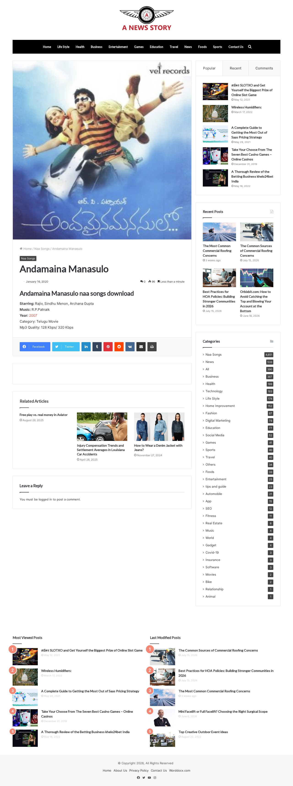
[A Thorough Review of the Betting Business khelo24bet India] (215, 178)
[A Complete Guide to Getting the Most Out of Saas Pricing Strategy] (215, 134)
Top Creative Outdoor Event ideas (203, 732)
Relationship (214, 589)
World (210, 538)
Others (210, 464)
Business (96, 47)
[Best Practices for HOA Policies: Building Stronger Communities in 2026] (219, 278)
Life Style (63, 47)
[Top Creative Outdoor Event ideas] (162, 738)
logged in (45, 499)
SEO (209, 508)
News (188, 47)
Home (47, 47)
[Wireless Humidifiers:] (215, 113)
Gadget (211, 545)
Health (80, 47)
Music (210, 530)
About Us (120, 770)
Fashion (211, 413)
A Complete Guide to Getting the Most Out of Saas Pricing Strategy (249, 132)
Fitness (211, 516)
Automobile (214, 494)
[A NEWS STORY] (146, 20)
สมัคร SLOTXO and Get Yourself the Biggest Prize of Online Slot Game (251, 90)
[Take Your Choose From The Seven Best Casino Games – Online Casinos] (215, 156)
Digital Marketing (218, 420)
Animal (210, 596)
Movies (211, 574)
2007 (33, 315)
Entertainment (118, 47)
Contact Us (235, 47)
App (208, 501)
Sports (217, 47)
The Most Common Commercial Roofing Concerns (217, 250)
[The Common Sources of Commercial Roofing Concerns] (256, 232)
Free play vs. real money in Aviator (44, 415)
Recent (235, 68)
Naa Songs (42, 248)
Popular (209, 68)
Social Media (215, 435)
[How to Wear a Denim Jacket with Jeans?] (159, 426)
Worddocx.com (179, 770)
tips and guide (216, 486)
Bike (209, 582)
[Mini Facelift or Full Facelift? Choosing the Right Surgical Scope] (162, 717)
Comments (264, 68)
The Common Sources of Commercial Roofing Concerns (256, 250)
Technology (214, 391)
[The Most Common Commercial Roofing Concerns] (219, 232)
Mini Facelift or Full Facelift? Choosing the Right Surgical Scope (223, 711)
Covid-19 (212, 552)
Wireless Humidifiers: (246, 107)
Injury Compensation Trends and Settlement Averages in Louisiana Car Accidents (101, 449)
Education (156, 47)
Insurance (213, 560)
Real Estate (214, 523)
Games (139, 47)
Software (212, 567)
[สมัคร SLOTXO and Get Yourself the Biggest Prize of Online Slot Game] (215, 91)
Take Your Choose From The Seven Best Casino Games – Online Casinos (251, 154)
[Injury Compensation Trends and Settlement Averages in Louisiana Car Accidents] (102, 426)
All (207, 369)
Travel (174, 47)
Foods (202, 47)
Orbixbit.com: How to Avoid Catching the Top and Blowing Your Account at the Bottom (255, 301)
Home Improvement (220, 406)
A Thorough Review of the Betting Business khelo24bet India (252, 176)
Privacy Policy (139, 770)
